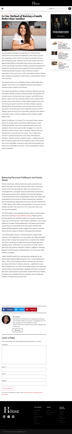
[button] (2, 8)
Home (3, 14)
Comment (5, 344)
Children (10, 14)
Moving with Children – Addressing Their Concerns (63, 66)
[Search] (69, 8)
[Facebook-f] (4, 416)
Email (4, 373)
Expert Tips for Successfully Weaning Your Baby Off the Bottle (64, 46)
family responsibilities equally (21, 216)
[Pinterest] (8, 416)
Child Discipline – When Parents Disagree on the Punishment (64, 56)
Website (4, 380)
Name (4, 367)
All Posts (17, 330)
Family (6, 14)
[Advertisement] (24, 163)
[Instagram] (13, 416)
